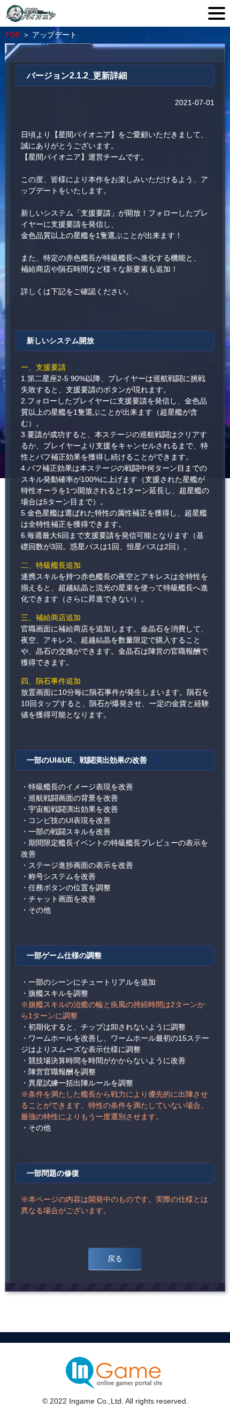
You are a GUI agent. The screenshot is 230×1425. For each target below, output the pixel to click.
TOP (12, 34)
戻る (115, 1258)
